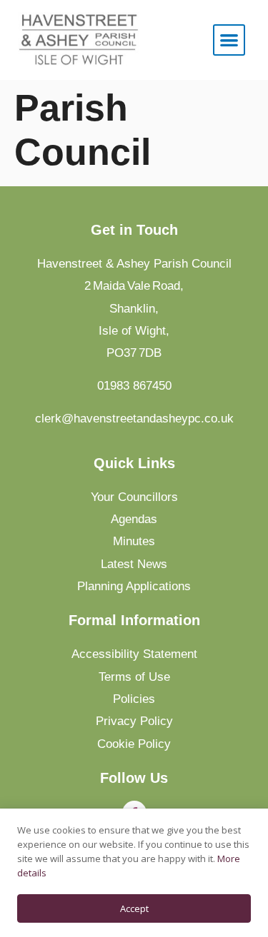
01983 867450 (134, 385)
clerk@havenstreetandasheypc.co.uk (134, 418)
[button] (229, 40)
